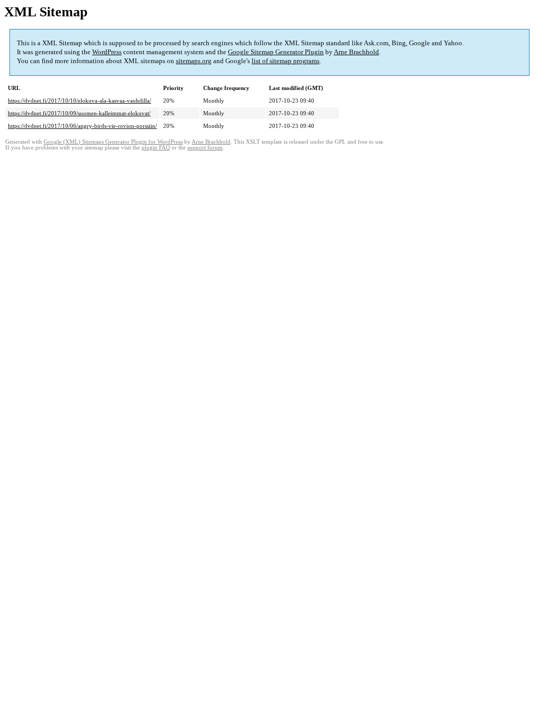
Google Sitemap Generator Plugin (276, 52)
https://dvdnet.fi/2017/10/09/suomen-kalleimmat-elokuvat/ (79, 113)
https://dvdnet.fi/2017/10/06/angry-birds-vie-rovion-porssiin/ (82, 126)
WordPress (107, 52)
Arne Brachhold (356, 52)
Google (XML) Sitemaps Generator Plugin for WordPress (113, 142)
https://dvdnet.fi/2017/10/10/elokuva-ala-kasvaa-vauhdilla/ (79, 100)
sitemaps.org (194, 61)
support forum (205, 148)
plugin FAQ (156, 148)
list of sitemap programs (286, 61)
